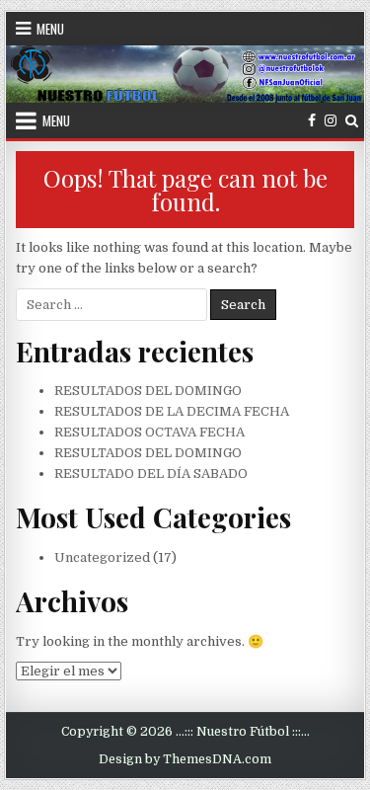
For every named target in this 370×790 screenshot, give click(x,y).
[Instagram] (330, 121)
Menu (50, 29)
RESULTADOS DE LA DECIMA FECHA (171, 411)
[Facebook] (312, 121)
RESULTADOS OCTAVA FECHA (149, 432)
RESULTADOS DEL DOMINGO (148, 390)
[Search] (351, 121)
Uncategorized (102, 557)
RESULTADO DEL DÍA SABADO (151, 473)
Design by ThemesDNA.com (185, 759)
